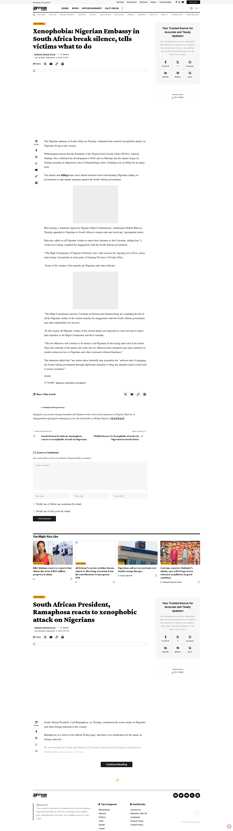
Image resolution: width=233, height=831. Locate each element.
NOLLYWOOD (105, 15)
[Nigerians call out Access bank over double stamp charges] (138, 553)
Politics (38, 779)
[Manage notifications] (229, 826)
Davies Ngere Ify (126, 576)
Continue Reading (116, 764)
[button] (122, 8)
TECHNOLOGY (177, 15)
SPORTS (93, 15)
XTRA (121, 563)
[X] (179, 2)
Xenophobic (81, 383)
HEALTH (164, 15)
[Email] (51, 64)
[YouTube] (183, 2)
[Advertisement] (95, 204)
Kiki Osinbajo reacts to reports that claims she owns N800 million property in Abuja (52, 571)
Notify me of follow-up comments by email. (59, 504)
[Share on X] (45, 64)
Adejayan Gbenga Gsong (44, 54)
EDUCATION (119, 15)
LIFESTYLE (153, 15)
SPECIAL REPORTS (67, 15)
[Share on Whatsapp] (36, 163)
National (39, 24)
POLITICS (52, 15)
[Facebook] (176, 2)
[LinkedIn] (166, 74)
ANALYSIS (82, 15)
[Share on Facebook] (36, 150)
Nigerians (60, 383)
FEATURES (41, 15)
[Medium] (178, 74)
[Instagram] (190, 63)
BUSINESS (142, 15)
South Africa (70, 383)
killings (65, 175)
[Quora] (190, 74)
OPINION (131, 15)
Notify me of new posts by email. (53, 511)
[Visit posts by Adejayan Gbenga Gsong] (36, 407)
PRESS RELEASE (192, 15)
